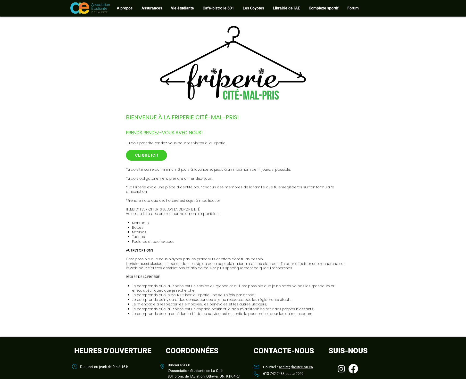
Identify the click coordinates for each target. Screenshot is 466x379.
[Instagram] (341, 368)
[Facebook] (353, 368)
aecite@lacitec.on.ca (296, 367)
